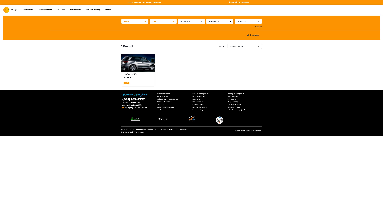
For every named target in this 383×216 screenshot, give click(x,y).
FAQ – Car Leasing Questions (238, 110)
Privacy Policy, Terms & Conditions (247, 131)
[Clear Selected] (145, 21)
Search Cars (28, 10)
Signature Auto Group (163, 129)
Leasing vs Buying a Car (236, 94)
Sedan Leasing (233, 96)
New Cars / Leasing (93, 10)
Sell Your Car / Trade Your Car (167, 99)
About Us (160, 105)
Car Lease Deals (198, 105)
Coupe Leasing (233, 102)
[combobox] (134, 21)
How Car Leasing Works (200, 94)
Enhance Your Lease (164, 102)
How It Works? (75, 10)
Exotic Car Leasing (234, 107)
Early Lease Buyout (198, 110)
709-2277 (133, 99)
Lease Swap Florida (198, 96)
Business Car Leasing (199, 107)
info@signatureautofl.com (136, 107)
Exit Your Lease (162, 96)
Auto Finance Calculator (165, 107)
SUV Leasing (232, 99)
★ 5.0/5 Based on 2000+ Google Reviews (144, 2)
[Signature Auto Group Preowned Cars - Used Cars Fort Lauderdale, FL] (11, 10)
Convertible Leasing (234, 105)
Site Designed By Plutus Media (132, 132)
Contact (108, 10)
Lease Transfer (197, 102)
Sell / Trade (61, 10)
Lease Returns (197, 99)
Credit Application (45, 10)
